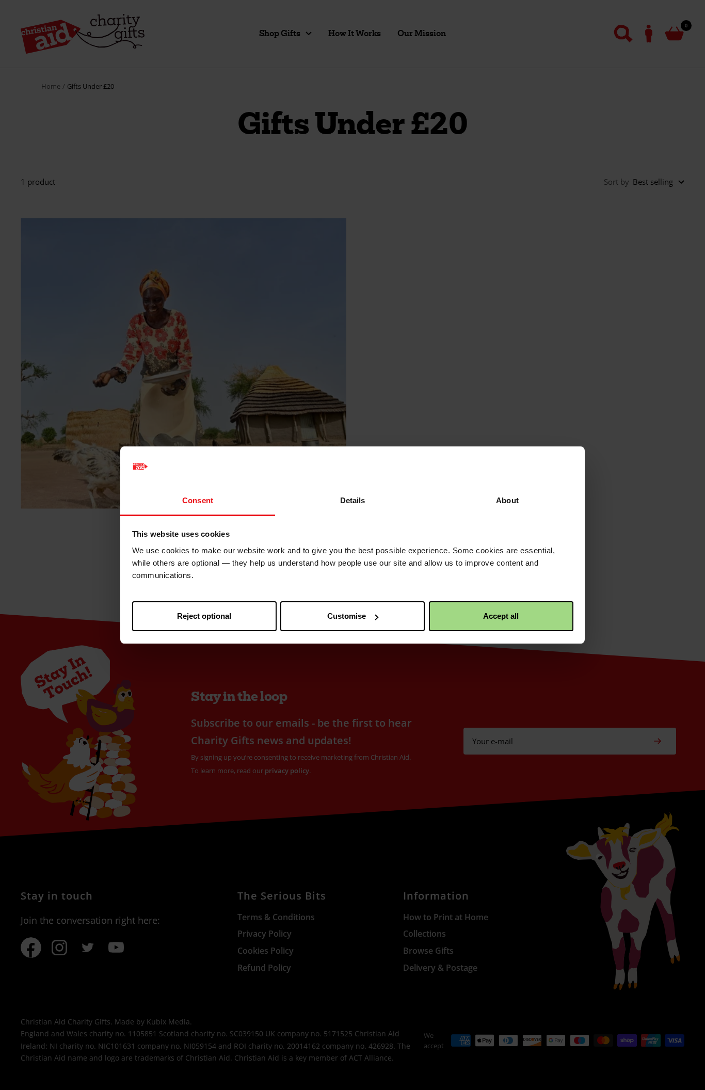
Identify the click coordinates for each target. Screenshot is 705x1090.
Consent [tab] (197, 500)
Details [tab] (352, 500)
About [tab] (507, 500)
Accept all (501, 616)
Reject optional (204, 616)
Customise (346, 616)
